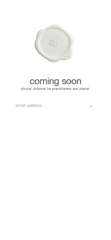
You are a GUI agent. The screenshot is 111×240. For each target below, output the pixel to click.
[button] (15, 7)
